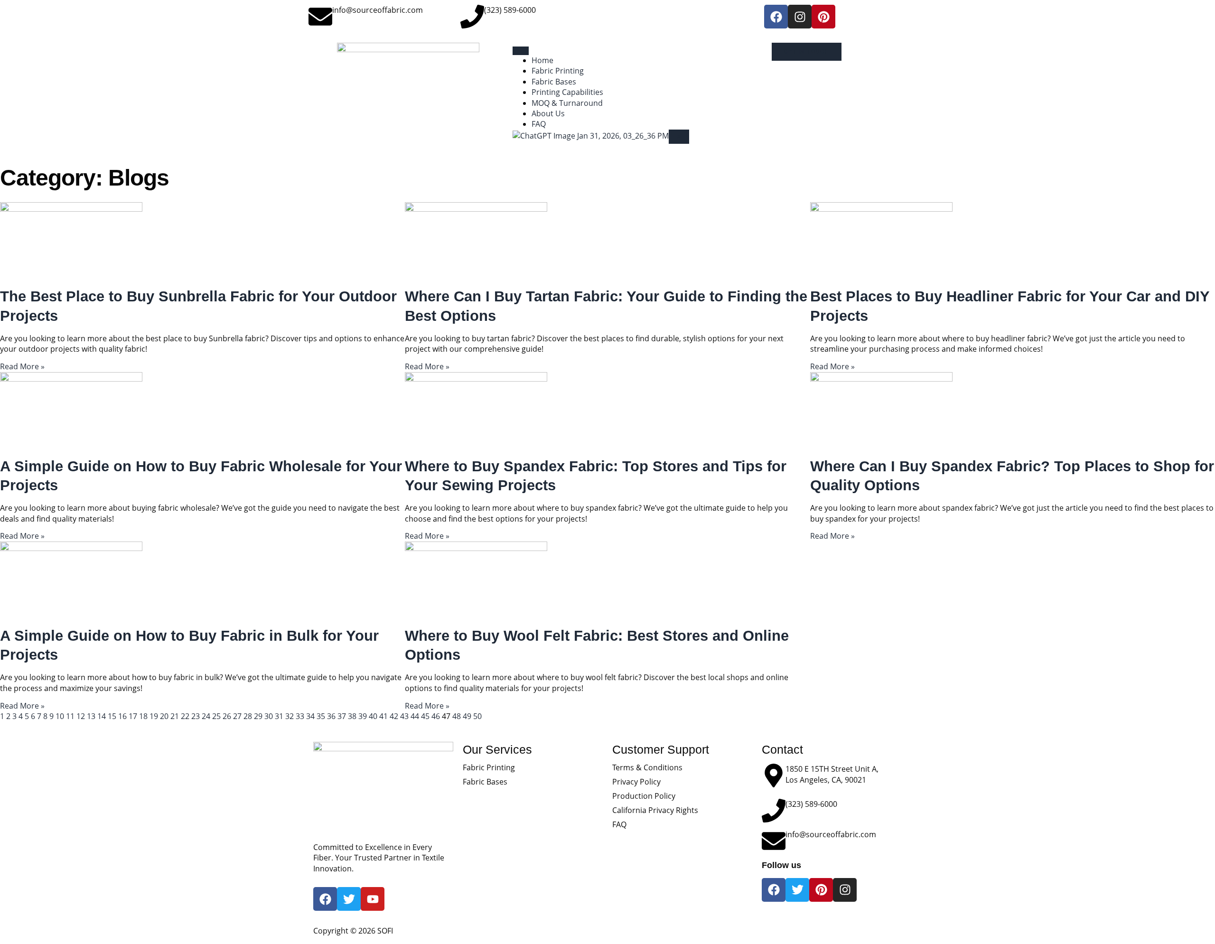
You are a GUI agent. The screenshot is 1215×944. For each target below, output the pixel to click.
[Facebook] (776, 16)
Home (542, 60)
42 (394, 716)
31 (279, 716)
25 (216, 716)
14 (101, 716)
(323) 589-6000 (510, 10)
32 (289, 716)
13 (91, 716)
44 (415, 716)
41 (383, 716)
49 (467, 716)
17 (133, 716)
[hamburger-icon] (521, 51)
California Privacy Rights (655, 810)
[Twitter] (797, 890)
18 (143, 716)
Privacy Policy (636, 781)
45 (425, 716)
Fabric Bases (554, 81)
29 (258, 716)
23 (195, 716)
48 (456, 716)
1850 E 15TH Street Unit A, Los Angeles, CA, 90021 (832, 774)
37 (341, 716)
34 (310, 716)
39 (362, 716)
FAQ (539, 124)
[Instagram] (800, 16)
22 (185, 716)
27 (237, 716)
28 (247, 716)
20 (164, 716)
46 (435, 716)
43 (404, 716)
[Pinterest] (823, 16)
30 (268, 716)
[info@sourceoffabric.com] (320, 16)
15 (112, 716)
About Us (548, 113)
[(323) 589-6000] (472, 16)
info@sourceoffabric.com (377, 10)
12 (80, 716)
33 (300, 716)
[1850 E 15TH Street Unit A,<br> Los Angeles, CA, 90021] (773, 775)
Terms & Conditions (647, 767)
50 (477, 716)
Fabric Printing (558, 70)
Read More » (22, 366)
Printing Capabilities (567, 92)
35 (321, 716)
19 (154, 716)
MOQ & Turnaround (567, 103)
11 (70, 716)
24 (206, 716)
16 (122, 716)
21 (174, 716)
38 (352, 716)
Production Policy (643, 796)
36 (331, 716)
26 (227, 716)
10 (60, 716)
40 (373, 716)
